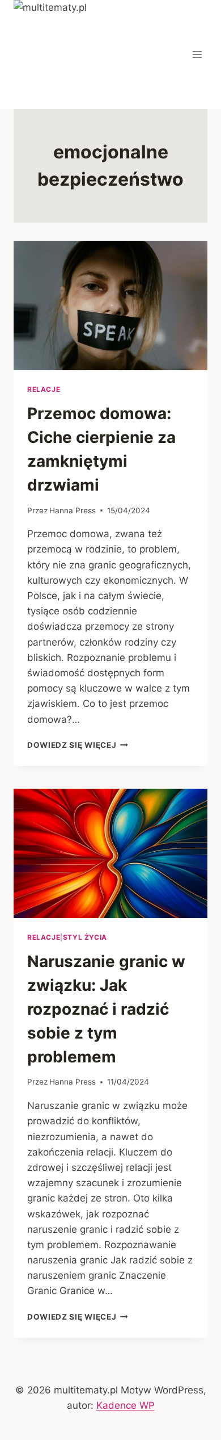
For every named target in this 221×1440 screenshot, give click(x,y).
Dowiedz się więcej (77, 745)
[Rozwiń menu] (196, 54)
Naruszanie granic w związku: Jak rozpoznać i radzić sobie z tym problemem (106, 1009)
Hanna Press (72, 510)
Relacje (43, 389)
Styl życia (85, 937)
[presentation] (110, 305)
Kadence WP (125, 1405)
